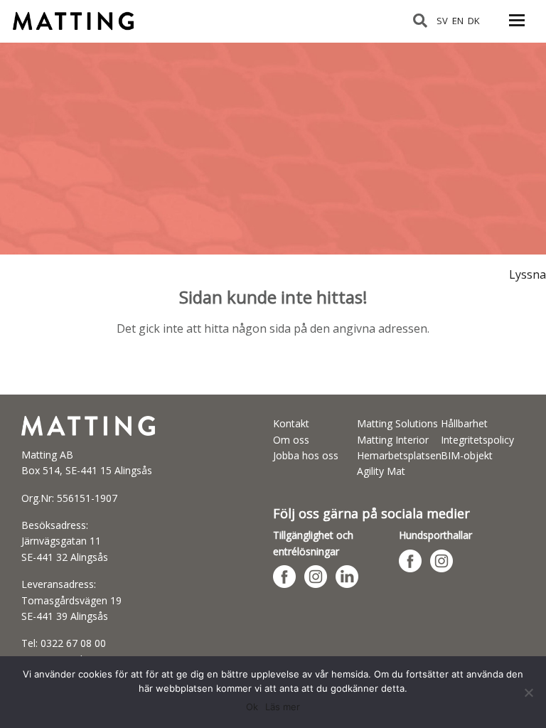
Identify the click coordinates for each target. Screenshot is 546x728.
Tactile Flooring (80, 15)
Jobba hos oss (305, 455)
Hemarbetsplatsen (399, 455)
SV (442, 20)
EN (458, 20)
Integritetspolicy (477, 439)
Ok (252, 706)
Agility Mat (381, 471)
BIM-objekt (467, 455)
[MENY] (516, 28)
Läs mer (282, 706)
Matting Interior (393, 439)
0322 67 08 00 (73, 643)
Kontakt (291, 423)
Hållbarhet (464, 423)
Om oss (291, 439)
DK (474, 20)
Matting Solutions (397, 423)
